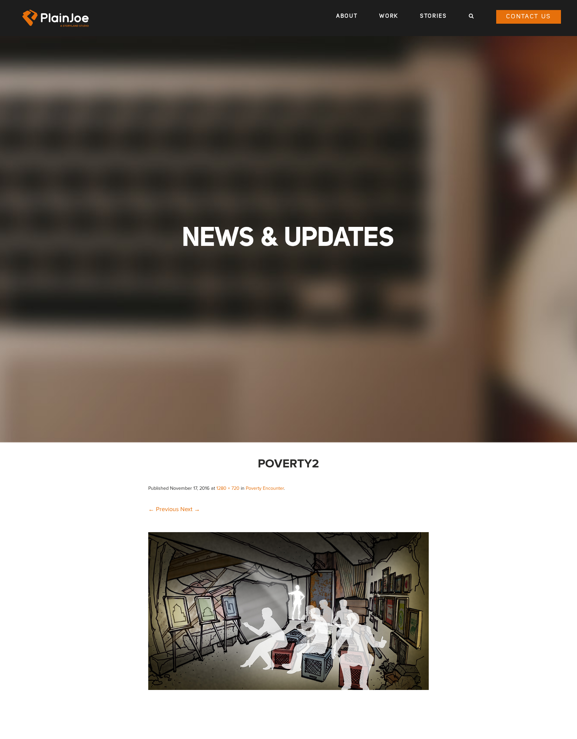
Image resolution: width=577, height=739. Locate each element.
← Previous (163, 509)
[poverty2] (288, 688)
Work (388, 16)
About (347, 16)
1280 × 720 (227, 488)
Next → (190, 509)
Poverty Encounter (265, 488)
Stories (433, 16)
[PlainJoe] (55, 18)
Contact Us (528, 17)
